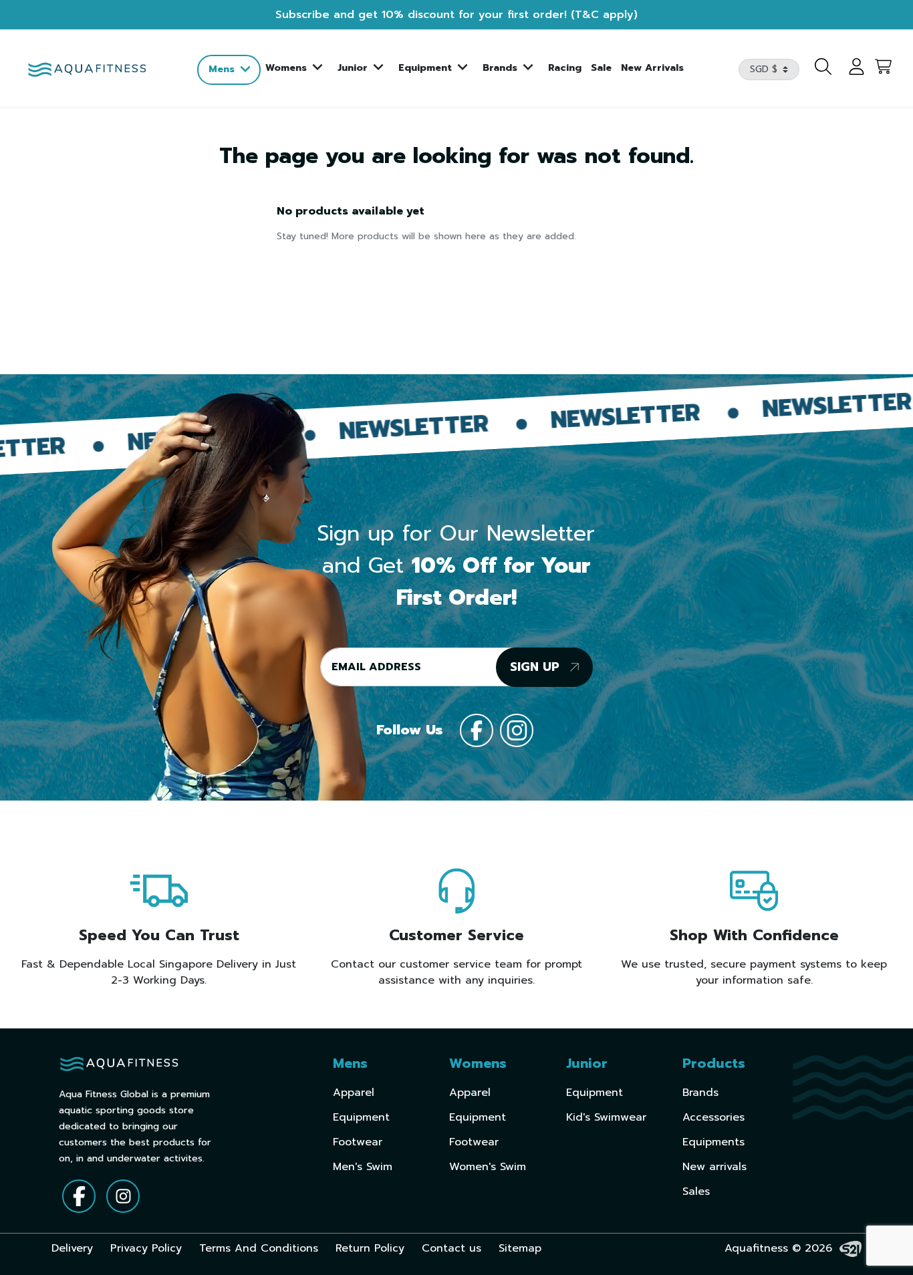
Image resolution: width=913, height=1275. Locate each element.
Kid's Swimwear (606, 1117)
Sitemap (520, 1248)
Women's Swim (487, 1167)
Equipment (361, 1117)
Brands (700, 1093)
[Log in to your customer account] (849, 69)
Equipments (713, 1142)
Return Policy (370, 1248)
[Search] (819, 69)
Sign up (536, 667)
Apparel (353, 1093)
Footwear (357, 1142)
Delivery (72, 1248)
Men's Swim (362, 1167)
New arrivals (714, 1167)
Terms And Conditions (258, 1248)
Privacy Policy (146, 1248)
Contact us (451, 1248)
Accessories (713, 1117)
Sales (696, 1191)
